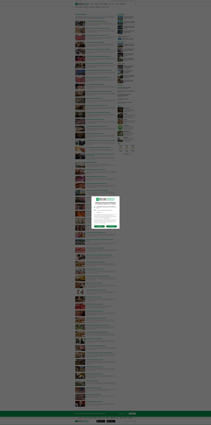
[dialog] (105, 212)
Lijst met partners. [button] (107, 217)
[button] (105, 212)
